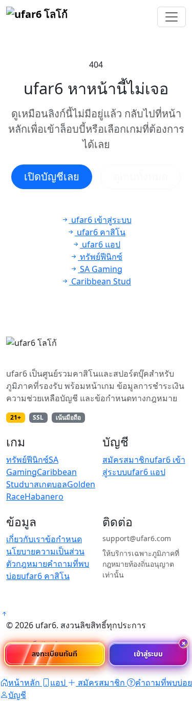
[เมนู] (171, 17)
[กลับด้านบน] (4, 614)
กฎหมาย (31, 563)
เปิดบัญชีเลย (51, 176)
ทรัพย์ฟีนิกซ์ (27, 459)
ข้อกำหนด (63, 539)
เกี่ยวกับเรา (25, 539)
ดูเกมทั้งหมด (140, 176)
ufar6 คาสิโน (45, 576)
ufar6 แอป (146, 472)
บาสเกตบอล (45, 484)
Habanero (44, 496)
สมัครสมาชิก (126, 459)
